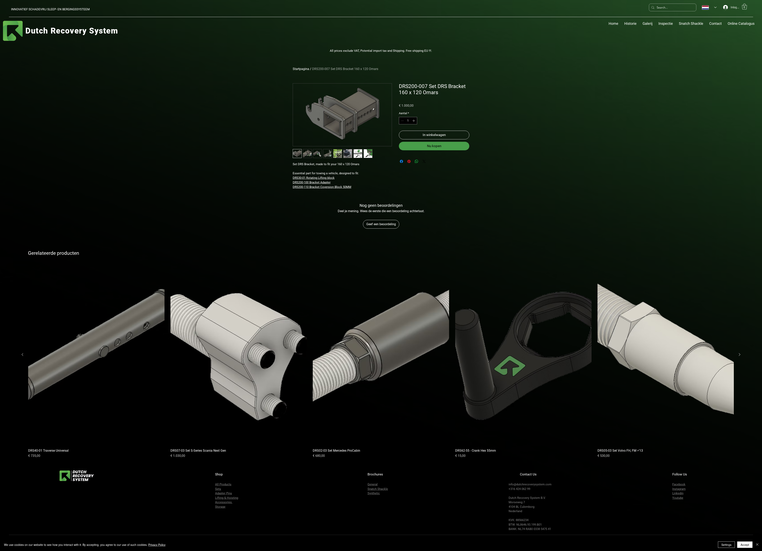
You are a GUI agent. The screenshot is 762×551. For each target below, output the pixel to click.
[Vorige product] (22, 354)
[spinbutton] (408, 120)
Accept (745, 545)
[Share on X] (424, 161)
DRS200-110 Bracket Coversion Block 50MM (322, 187)
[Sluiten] (757, 544)
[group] (381, 361)
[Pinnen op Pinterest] (409, 161)
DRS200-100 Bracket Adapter (312, 182)
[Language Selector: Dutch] (709, 7)
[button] (744, 7)
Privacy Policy (156, 545)
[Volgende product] (739, 354)
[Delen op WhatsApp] (416, 161)
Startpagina (301, 69)
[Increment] (414, 120)
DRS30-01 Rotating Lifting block (314, 178)
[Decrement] (401, 120)
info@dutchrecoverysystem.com (530, 484)
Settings (726, 545)
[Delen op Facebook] (401, 161)
